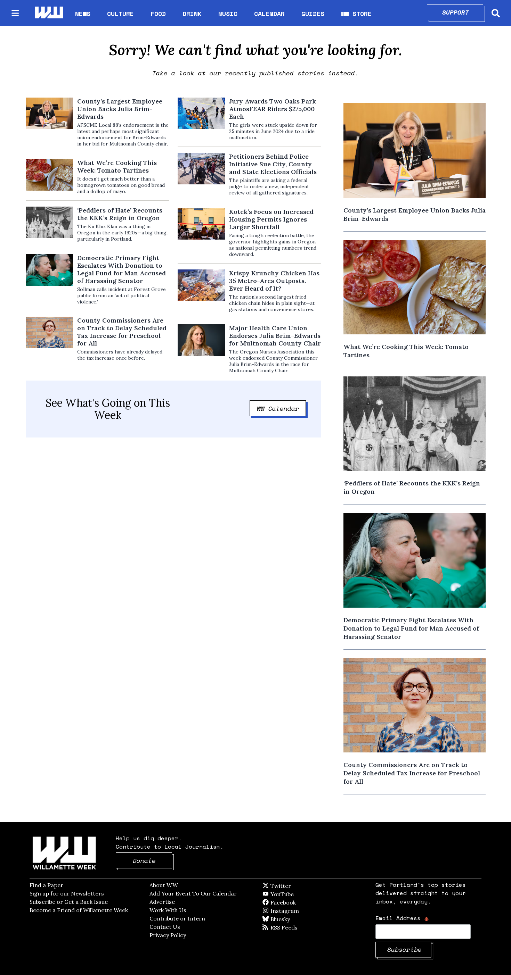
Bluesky (290, 919)
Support (463, 12)
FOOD (158, 13)
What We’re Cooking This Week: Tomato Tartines (117, 166)
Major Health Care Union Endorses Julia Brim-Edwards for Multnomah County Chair (275, 335)
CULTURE (120, 13)
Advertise (162, 901)
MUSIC (227, 13)
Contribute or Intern (177, 918)
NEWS (82, 13)
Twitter (297, 885)
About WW (163, 885)
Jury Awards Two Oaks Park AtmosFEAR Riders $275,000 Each (272, 109)
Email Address (402, 917)
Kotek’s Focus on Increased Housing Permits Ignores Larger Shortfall (271, 219)
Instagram (298, 910)
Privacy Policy (167, 935)
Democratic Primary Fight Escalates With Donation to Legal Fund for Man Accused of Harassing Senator (121, 269)
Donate (152, 860)
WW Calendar (281, 408)
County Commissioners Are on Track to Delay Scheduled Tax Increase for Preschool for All (122, 332)
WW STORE (356, 13)
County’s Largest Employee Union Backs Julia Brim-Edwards (119, 109)
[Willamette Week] (49, 13)
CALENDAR (269, 13)
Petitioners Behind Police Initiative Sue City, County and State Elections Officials (273, 164)
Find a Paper (46, 885)
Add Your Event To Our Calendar (193, 893)
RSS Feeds (295, 927)
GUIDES (312, 13)
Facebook (303, 902)
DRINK (192, 13)
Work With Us (167, 910)
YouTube (293, 894)
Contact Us (164, 926)
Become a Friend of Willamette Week (79, 910)
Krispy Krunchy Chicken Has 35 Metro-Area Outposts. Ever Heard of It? (274, 280)
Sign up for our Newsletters (67, 893)
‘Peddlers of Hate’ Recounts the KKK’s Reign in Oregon (119, 214)
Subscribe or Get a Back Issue (69, 901)
